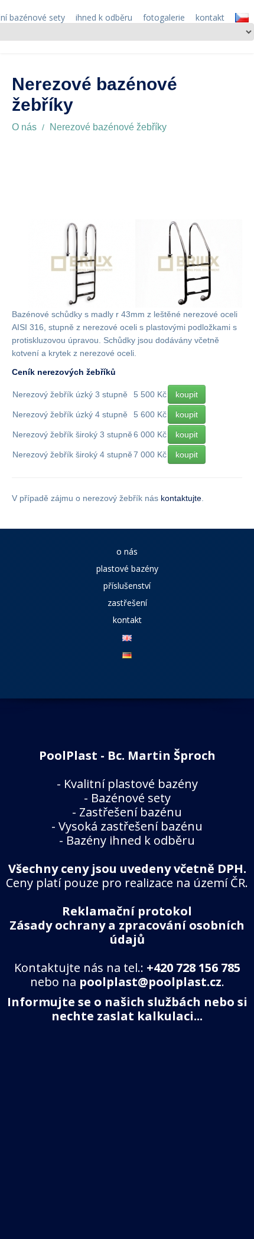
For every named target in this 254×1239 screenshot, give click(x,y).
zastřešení (127, 602)
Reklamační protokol (127, 911)
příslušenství (127, 585)
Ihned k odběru (104, 17)
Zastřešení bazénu (130, 812)
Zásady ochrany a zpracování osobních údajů (127, 932)
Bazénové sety (131, 798)
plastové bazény (127, 568)
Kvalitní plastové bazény (131, 784)
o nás (127, 551)
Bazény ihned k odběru (130, 840)
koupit (186, 394)
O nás (24, 127)
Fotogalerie (164, 17)
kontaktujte (181, 498)
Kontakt (210, 17)
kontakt (127, 619)
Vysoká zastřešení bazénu (130, 826)
